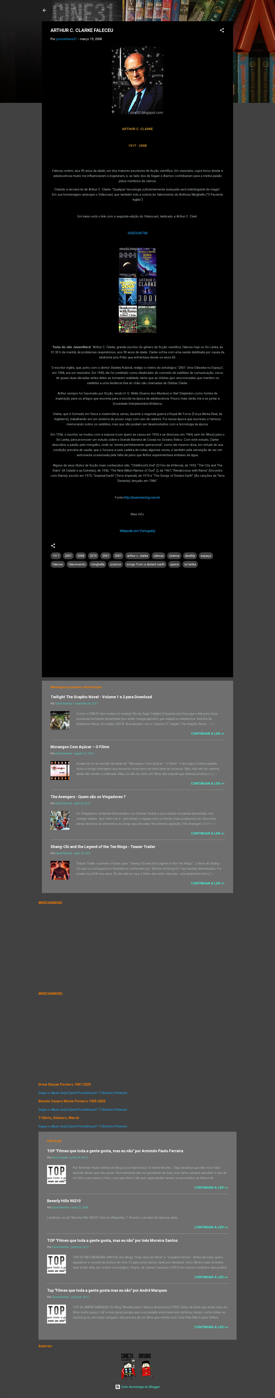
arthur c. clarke (137, 556)
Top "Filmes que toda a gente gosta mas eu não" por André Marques (107, 1290)
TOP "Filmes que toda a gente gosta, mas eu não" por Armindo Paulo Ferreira (115, 1151)
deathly (190, 556)
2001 (68, 556)
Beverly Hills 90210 (64, 1201)
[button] (222, 31)
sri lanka (190, 564)
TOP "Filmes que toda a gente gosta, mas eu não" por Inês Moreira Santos (112, 1240)
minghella (97, 564)
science (115, 564)
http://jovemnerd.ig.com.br (142, 497)
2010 (93, 556)
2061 (105, 556)
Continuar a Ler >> (208, 734)
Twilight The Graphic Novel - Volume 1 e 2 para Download (101, 697)
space (174, 564)
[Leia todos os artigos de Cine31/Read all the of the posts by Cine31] (129, 1379)
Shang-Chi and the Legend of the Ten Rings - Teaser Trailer (102, 846)
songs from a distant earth (146, 564)
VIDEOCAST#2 (138, 233)
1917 (55, 556)
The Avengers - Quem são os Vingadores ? (87, 796)
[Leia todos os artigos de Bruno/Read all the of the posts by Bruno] (147, 1379)
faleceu (57, 564)
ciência (158, 556)
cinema (174, 556)
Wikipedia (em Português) (137, 531)
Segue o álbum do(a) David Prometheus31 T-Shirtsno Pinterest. (83, 1093)
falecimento (77, 564)
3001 (118, 556)
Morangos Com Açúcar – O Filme (79, 747)
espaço (206, 556)
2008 (80, 556)
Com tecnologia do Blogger (140, 1387)
